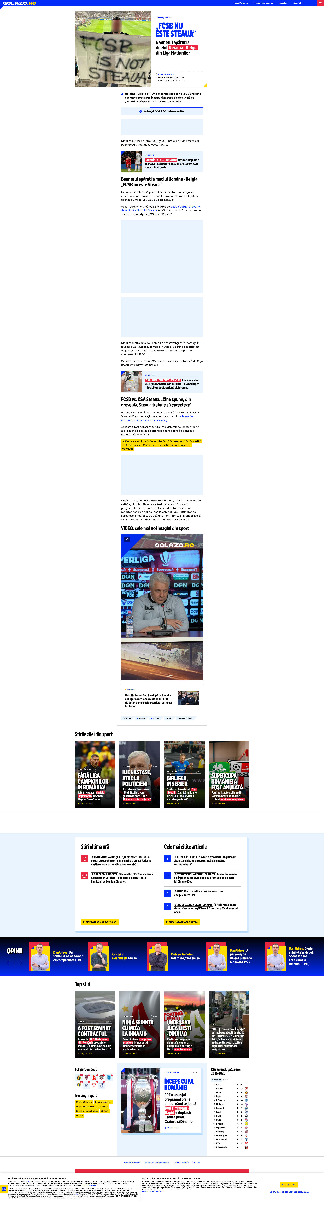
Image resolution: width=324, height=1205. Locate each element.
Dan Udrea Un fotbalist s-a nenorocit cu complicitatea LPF (202, 893)
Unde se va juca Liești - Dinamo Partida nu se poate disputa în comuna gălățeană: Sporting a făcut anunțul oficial (202, 908)
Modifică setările (181, 1162)
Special (297, 3)
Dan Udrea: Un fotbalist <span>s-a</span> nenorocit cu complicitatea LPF (58, 956)
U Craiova (220, 1100)
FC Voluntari (221, 1139)
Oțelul (218, 1119)
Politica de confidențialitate (157, 1162)
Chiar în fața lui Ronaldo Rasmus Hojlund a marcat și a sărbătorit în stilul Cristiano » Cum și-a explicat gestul (162, 161)
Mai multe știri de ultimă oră (101, 922)
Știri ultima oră (95, 846)
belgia (142, 718)
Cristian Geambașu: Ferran (117, 956)
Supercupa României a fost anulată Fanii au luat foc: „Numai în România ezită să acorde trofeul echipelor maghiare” (229, 774)
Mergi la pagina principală (183, 922)
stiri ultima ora (85, 1102)
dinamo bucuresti (86, 1106)
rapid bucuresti (104, 1102)
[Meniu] (320, 3)
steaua (127, 718)
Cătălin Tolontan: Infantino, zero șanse (176, 956)
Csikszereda (221, 1147)
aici (76, 1194)
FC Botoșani (221, 1135)
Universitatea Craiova (88, 1111)
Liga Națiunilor (163, 17)
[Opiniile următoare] (21, 962)
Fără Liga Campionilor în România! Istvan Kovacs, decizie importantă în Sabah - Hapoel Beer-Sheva (95, 774)
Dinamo (219, 1088)
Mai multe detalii (89, 1185)
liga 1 (106, 1111)
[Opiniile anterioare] (9, 962)
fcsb (169, 718)
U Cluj (218, 1116)
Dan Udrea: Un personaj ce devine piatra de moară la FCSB (235, 956)
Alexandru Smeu (166, 74)
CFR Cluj (104, 1106)
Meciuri (225, 1080)
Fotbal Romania (241, 3)
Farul (218, 1112)
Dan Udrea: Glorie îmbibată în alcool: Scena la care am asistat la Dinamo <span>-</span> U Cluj (294, 956)
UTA (218, 1143)
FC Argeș (220, 1104)
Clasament (216, 1080)
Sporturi (283, 3)
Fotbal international (263, 3)
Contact (196, 1162)
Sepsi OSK (220, 1127)
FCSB (218, 1092)
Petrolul (219, 1123)
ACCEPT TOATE (289, 1185)
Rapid (218, 1096)
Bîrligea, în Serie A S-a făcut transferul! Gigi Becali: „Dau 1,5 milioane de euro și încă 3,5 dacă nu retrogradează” (184, 774)
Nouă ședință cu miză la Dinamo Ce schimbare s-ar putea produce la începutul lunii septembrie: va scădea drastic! (139, 1024)
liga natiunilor (185, 718)
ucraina (155, 718)
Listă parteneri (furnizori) (153, 1191)
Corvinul (220, 1108)
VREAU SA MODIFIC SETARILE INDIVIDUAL (289, 1192)
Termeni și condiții (132, 1162)
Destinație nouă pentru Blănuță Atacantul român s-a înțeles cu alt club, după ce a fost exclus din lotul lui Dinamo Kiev (202, 877)
